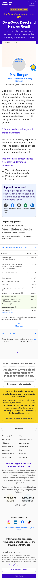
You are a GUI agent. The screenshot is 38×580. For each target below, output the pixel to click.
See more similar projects (19, 384)
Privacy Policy (13, 565)
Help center (19, 429)
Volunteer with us (8, 454)
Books (22, 233)
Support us (6, 450)
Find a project (7, 436)
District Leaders (22, 542)
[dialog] (19, 564)
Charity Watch (11, 490)
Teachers (26, 539)
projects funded (28, 498)
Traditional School (10, 233)
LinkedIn (32, 208)
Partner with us (7, 446)
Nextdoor (25, 208)
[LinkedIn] (16, 522)
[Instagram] (9, 522)
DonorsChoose (7, 3)
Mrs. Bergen (19, 75)
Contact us (23, 457)
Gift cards (5, 443)
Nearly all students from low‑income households (17, 237)
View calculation (7, 312)
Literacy (6, 229)
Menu (32, 3)
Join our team (24, 443)
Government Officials (19, 545)
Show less (19, 326)
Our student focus (25, 439)
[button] (5, 208)
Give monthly (6, 439)
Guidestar (19, 492)
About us (22, 436)
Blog (20, 450)
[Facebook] (22, 522)
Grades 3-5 (21, 225)
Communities (23, 446)
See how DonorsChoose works (19, 418)
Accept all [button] (19, 576)
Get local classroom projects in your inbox (19, 529)
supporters (10, 498)
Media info (22, 454)
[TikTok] (29, 522)
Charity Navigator (25, 490)
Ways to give (6, 457)
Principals (8, 542)
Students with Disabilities (22, 229)
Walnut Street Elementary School (19, 79)
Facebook (12, 208)
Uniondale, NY (8, 225)
